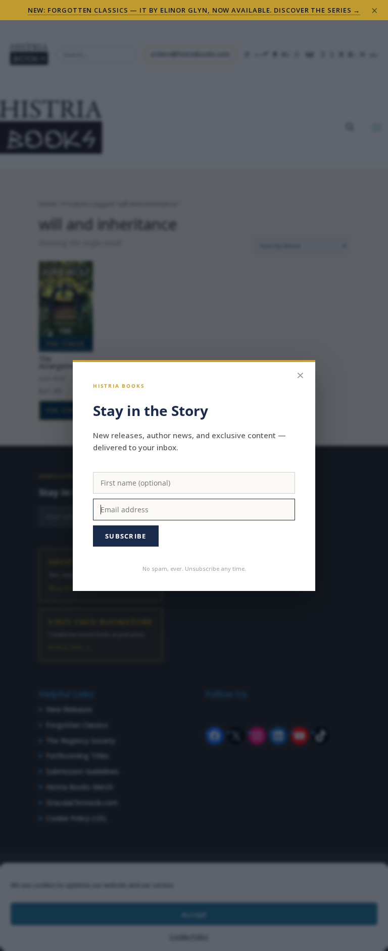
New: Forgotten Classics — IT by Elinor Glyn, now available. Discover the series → (194, 10)
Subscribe (126, 536)
